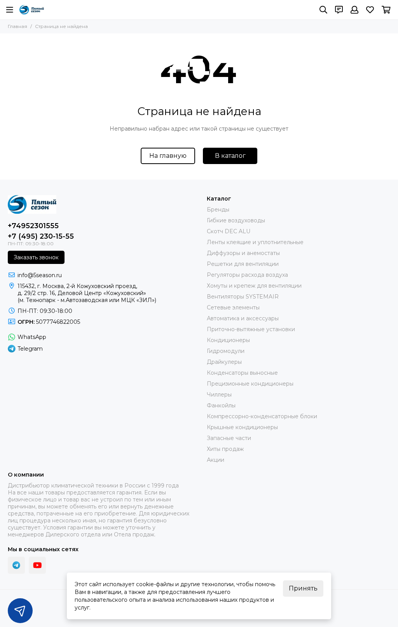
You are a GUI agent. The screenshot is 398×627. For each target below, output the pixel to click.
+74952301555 (33, 226)
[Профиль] (354, 9)
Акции (215, 459)
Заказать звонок (36, 257)
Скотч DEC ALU (228, 231)
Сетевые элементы (233, 307)
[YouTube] (37, 565)
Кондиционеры (228, 340)
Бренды (218, 209)
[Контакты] (339, 9)
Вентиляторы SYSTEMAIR (243, 296)
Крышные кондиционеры (242, 427)
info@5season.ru (39, 275)
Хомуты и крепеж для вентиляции (254, 285)
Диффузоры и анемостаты (243, 253)
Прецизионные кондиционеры (250, 383)
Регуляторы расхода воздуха (247, 274)
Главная (17, 26)
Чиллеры (219, 394)
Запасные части (229, 438)
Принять (303, 588)
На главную (168, 155)
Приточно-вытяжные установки (251, 329)
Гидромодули (225, 351)
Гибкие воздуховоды (236, 220)
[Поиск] (323, 9)
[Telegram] (16, 565)
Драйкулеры (224, 361)
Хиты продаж (225, 448)
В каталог (230, 155)
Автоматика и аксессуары (243, 318)
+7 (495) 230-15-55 (41, 236)
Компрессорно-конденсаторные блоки (262, 416)
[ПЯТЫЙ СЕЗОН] (31, 9)
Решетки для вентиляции (243, 263)
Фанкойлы (221, 405)
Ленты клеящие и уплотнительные (255, 242)
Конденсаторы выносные (242, 372)
